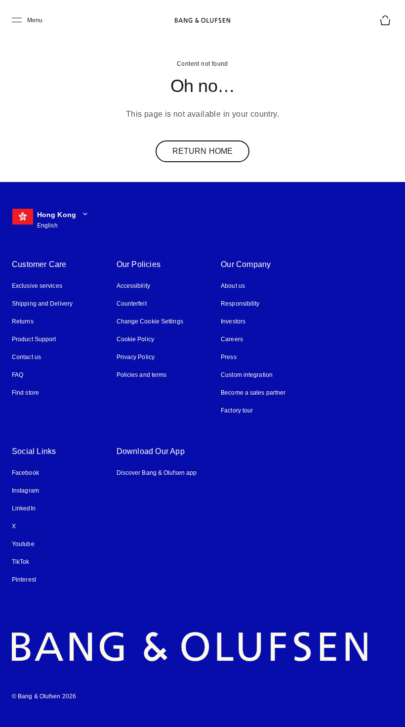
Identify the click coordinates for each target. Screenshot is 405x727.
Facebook (25, 472)
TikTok (21, 561)
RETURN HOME (202, 151)
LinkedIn (24, 508)
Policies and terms (142, 374)
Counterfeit (132, 303)
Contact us (26, 357)
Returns (23, 321)
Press (229, 357)
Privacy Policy (136, 357)
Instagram (25, 490)
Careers (232, 339)
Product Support (34, 339)
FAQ (17, 374)
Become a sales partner (253, 392)
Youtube (23, 544)
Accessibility (133, 285)
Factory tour (237, 410)
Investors (233, 321)
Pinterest (24, 579)
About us (233, 285)
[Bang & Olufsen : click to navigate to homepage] (202, 20)
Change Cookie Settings (150, 321)
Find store (25, 392)
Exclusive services (37, 285)
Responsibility (240, 303)
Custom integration (247, 374)
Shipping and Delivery (42, 303)
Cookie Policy (135, 339)
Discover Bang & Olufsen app (157, 472)
